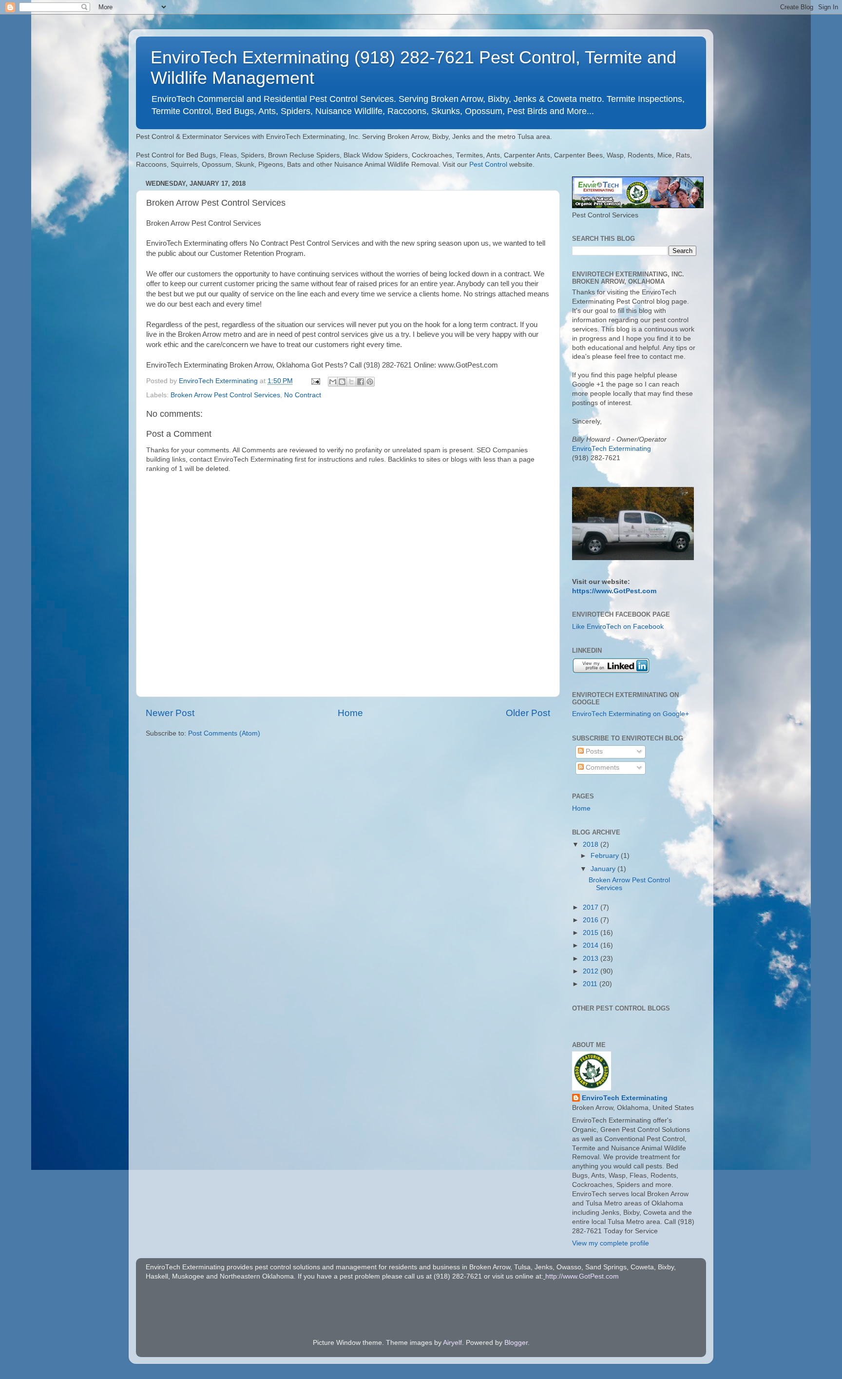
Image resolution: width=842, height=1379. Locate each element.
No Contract (302, 395)
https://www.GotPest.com (614, 591)
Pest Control (488, 164)
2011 (591, 984)
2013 (591, 958)
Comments (601, 767)
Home (350, 713)
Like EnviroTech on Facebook (618, 626)
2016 (591, 920)
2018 (591, 844)
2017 (591, 907)
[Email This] (333, 382)
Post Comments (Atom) (224, 733)
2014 (591, 945)
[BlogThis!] (342, 382)
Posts (593, 751)
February (606, 855)
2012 (591, 971)
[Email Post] (315, 381)
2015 (591, 932)
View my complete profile (610, 1243)
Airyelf (452, 1342)
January (604, 869)
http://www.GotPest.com (582, 1276)
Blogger (516, 1342)
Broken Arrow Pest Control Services (225, 395)
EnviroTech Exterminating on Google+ (630, 714)
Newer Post (170, 713)
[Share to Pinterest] (370, 382)
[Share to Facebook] (360, 382)
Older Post (528, 713)
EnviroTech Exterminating (611, 448)
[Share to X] (351, 382)
